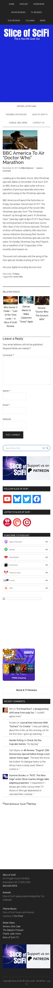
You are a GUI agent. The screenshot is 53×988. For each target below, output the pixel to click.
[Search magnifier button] (47, 448)
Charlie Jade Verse (12, 933)
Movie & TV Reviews (26, 690)
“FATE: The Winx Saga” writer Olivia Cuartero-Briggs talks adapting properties (29, 779)
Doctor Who (18, 277)
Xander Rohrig (16, 740)
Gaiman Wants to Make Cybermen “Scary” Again (26, 314)
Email (6, 405)
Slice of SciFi (26, 34)
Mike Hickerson (27, 168)
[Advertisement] (26, 70)
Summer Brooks (17, 775)
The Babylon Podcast (13, 930)
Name (6, 390)
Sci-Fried (18, 916)
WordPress (40, 981)
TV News (16, 274)
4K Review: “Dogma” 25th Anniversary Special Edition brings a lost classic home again (29, 754)
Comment (8, 355)
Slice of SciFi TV (11, 937)
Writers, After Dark (11, 926)
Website (7, 419)
